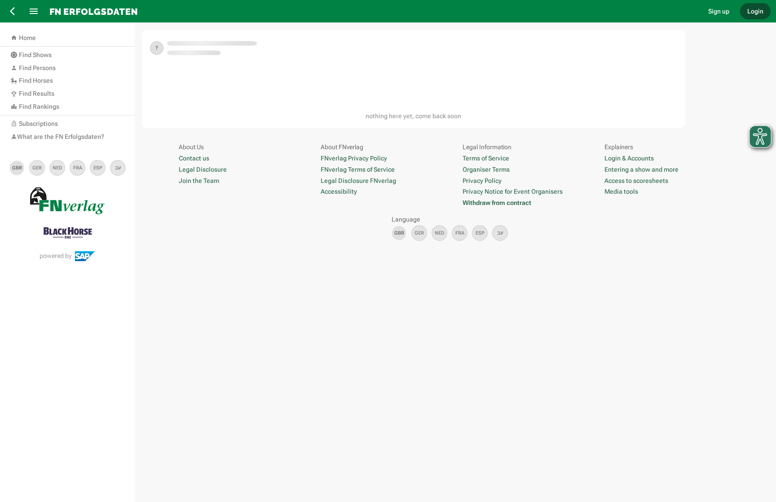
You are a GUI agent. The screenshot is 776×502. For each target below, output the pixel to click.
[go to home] (372, 11)
